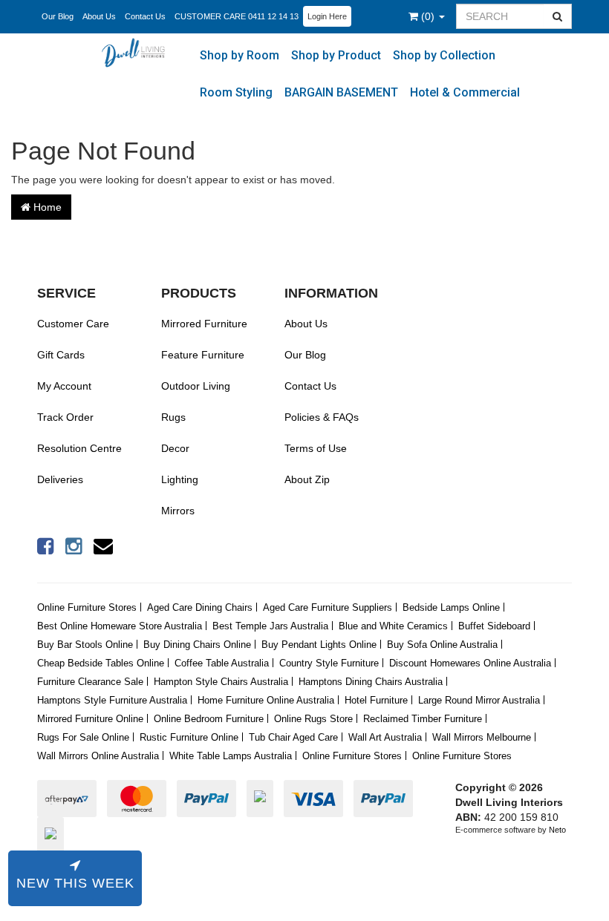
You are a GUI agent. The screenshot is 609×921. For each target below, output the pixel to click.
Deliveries (60, 479)
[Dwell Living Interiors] (137, 52)
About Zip (307, 479)
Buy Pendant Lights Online (319, 644)
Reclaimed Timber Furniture (422, 718)
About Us (99, 16)
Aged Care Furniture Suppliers (327, 607)
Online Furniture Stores (87, 607)
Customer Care (73, 324)
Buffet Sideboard (494, 626)
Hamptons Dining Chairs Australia (371, 681)
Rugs (173, 417)
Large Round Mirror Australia (479, 700)
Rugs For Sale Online (83, 737)
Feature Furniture (202, 355)
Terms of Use (315, 448)
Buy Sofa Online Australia (442, 644)
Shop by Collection (444, 55)
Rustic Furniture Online (189, 737)
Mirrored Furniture (204, 324)
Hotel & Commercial (465, 92)
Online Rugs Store (313, 718)
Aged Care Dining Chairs (200, 607)
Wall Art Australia (385, 737)
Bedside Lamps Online (451, 607)
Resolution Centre (79, 448)
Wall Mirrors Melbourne (481, 737)
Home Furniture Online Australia (266, 700)
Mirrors (178, 511)
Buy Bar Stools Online (85, 644)
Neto (557, 829)
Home (46, 207)
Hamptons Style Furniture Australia (112, 700)
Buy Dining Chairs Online (197, 644)
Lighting (179, 479)
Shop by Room (239, 55)
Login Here (327, 16)
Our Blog (58, 16)
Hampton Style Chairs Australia (221, 681)
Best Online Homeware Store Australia (119, 626)
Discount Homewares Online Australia (470, 663)
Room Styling (236, 92)
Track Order (65, 417)
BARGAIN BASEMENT (341, 92)
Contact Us (145, 16)
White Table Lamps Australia (230, 755)
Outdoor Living (195, 386)
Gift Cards (61, 355)
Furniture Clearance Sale (90, 681)
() (429, 16)
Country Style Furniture (329, 663)
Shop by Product (336, 55)
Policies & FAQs (321, 417)
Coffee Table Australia (222, 663)
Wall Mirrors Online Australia (98, 755)
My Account (64, 386)
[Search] (558, 16)
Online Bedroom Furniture (209, 718)
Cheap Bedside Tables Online (100, 663)
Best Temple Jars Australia (270, 626)
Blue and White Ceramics (393, 626)
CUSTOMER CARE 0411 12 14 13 (237, 16)
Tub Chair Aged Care (293, 737)
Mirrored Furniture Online (90, 718)
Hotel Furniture (376, 700)
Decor (175, 448)
